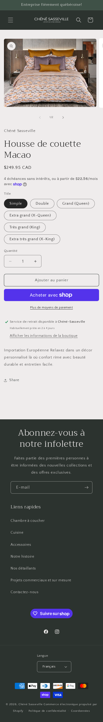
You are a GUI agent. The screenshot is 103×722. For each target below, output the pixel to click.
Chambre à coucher (28, 521)
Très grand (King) (25, 227)
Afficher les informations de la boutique (44, 336)
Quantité (10, 251)
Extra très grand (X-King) (32, 239)
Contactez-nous (24, 592)
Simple (16, 204)
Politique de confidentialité (47, 711)
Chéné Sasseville (30, 704)
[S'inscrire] (86, 487)
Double (42, 204)
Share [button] (14, 380)
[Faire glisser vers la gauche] (40, 117)
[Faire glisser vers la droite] (63, 117)
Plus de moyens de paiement (51, 307)
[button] (10, 20)
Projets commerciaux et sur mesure (41, 580)
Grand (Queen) (75, 204)
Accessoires (21, 545)
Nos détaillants (23, 568)
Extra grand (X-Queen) (30, 215)
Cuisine (17, 533)
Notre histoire (22, 556)
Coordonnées (80, 711)
